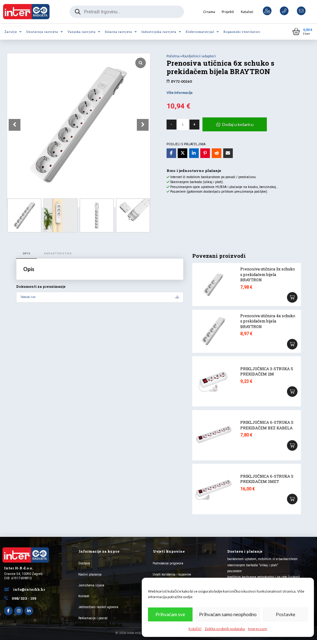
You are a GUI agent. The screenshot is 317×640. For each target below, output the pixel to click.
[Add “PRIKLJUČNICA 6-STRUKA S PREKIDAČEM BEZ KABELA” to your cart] (292, 445)
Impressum (257, 628)
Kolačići (195, 628)
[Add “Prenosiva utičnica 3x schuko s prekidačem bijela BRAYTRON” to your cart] (292, 297)
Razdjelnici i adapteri (199, 56)
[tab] (26, 254)
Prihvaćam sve (170, 614)
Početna (173, 56)
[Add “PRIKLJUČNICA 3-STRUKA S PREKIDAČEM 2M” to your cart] (292, 391)
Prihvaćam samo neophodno (228, 614)
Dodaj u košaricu (238, 124)
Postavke (285, 614)
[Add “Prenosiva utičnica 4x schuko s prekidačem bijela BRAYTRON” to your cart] (292, 344)
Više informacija (180, 92)
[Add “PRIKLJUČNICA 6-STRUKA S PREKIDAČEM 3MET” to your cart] (292, 499)
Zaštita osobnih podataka (225, 628)
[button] (302, 31)
